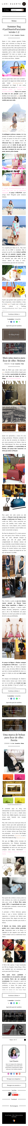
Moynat (18, 378)
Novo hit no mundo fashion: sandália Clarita (14, 348)
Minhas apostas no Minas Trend (14, 1016)
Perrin (9, 852)
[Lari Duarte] (14, 4)
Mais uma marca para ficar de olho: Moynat (14, 359)
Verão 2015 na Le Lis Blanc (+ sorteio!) (14, 711)
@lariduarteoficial (18, 83)
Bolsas (22, 743)
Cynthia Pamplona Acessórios (14, 725)
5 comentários (10, 319)
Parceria (22, 35)
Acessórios (17, 35)
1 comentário (11, 1000)
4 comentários (10, 696)
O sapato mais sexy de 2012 (14, 1030)
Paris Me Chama (20, 837)
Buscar (23, 10)
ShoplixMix (17, 835)
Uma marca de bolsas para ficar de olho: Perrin (14, 737)
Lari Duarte (14, 1061)
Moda (22, 363)
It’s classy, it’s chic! (14, 334)
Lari (13, 35)
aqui (18, 96)
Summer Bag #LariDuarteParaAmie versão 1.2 (14, 29)
